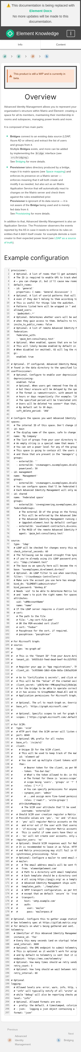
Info (20, 44)
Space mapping (55, 171)
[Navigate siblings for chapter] (25, 56)
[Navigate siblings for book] (11, 56)
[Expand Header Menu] (71, 33)
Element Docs (40, 11)
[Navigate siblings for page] (39, 56)
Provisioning (23, 213)
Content (61, 44)
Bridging (20, 161)
